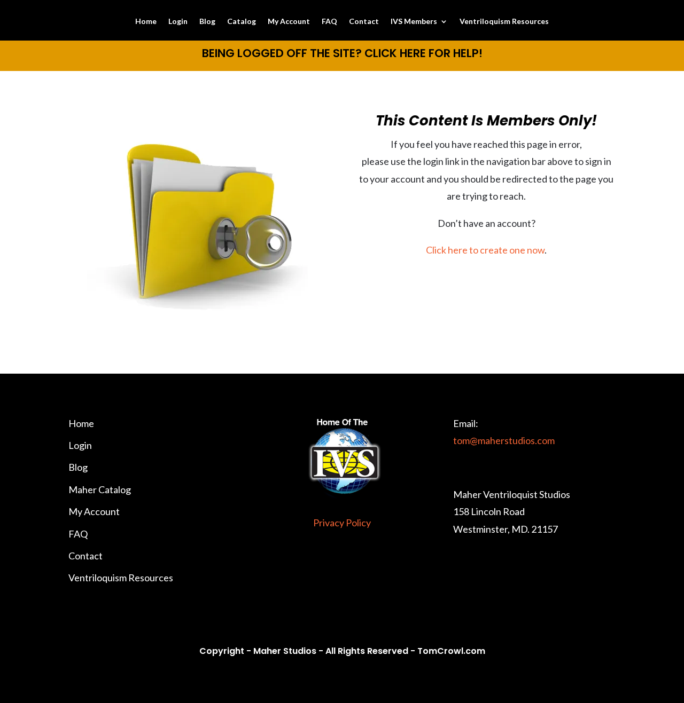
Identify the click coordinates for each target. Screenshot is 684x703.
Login (178, 22)
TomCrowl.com (451, 651)
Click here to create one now (485, 250)
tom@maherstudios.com (504, 440)
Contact (364, 22)
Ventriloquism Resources (504, 22)
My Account (289, 22)
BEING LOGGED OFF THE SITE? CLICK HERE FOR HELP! (342, 53)
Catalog (241, 22)
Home (146, 22)
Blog (207, 22)
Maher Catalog (99, 489)
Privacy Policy (342, 522)
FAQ (329, 22)
